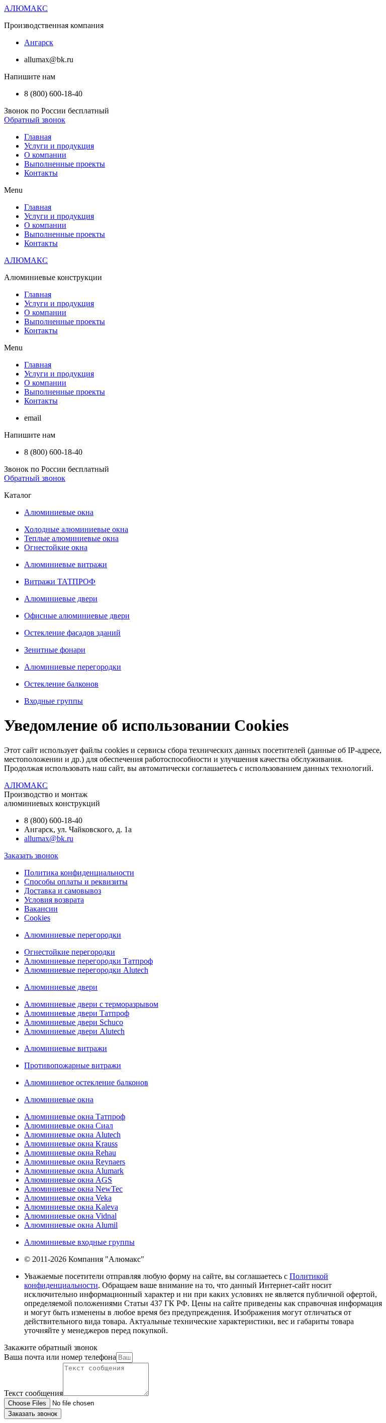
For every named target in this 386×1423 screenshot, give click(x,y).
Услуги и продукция (59, 146)
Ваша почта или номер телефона (60, 1357)
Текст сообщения (33, 1393)
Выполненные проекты (64, 164)
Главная (37, 137)
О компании (45, 155)
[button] (34, 119)
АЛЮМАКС (26, 8)
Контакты (41, 173)
